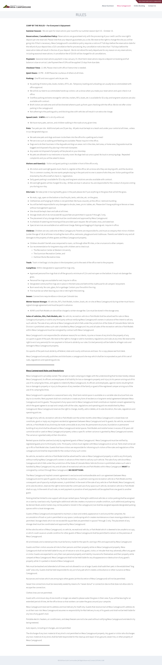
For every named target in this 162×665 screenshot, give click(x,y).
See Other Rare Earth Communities (150, 1)
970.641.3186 (100, 660)
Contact (92, 660)
